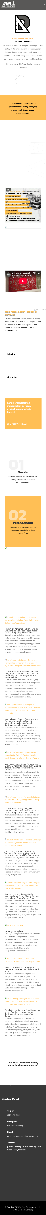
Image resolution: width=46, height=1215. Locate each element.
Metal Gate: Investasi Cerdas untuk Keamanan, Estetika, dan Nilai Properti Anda (22, 969)
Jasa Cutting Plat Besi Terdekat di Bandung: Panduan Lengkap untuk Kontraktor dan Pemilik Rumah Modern (22, 853)
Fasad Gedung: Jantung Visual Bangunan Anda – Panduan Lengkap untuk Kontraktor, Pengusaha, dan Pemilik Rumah (22, 1013)
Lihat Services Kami (17, 424)
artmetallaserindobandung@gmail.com (22, 1136)
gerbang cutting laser (14, 931)
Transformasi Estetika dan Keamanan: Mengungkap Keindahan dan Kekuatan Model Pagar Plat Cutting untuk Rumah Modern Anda (22, 674)
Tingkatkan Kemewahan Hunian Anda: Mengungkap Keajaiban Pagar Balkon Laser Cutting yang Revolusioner (21, 631)
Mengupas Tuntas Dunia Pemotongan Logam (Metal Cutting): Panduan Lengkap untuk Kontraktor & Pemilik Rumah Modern (23, 767)
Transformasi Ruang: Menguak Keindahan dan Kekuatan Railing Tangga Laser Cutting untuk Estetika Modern (22, 810)
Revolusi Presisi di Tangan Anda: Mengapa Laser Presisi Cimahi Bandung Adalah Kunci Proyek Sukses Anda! (22, 896)
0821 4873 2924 (13, 1115)
